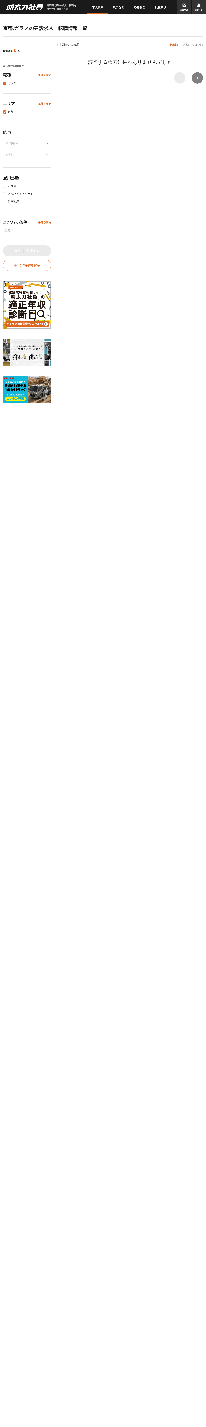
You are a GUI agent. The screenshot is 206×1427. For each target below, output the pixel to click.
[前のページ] (179, 78)
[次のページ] (197, 78)
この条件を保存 (29, 265)
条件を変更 (44, 75)
